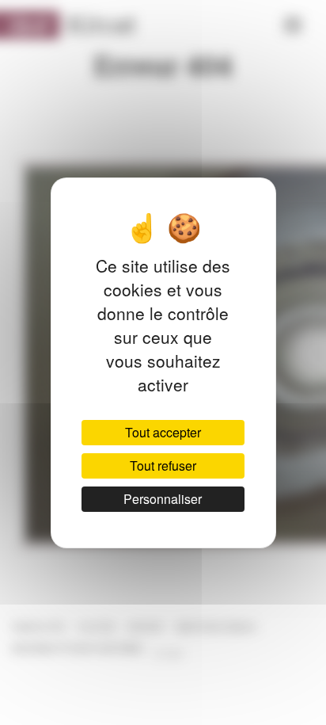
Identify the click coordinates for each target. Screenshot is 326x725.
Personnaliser (162, 499)
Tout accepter (163, 432)
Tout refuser (163, 465)
